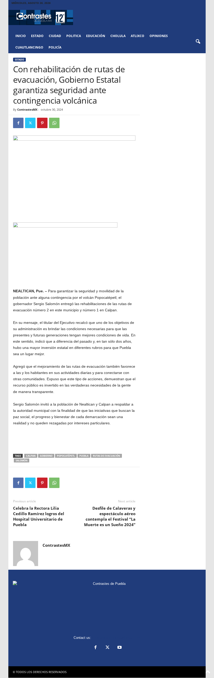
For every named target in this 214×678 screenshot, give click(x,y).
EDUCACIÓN (95, 36)
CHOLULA (118, 36)
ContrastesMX (27, 109)
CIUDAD (55, 36)
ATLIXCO (137, 36)
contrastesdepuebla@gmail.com (116, 638)
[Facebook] (18, 123)
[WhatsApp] (54, 123)
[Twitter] (30, 123)
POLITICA (73, 36)
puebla (83, 455)
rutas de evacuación (106, 455)
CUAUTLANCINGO (29, 47)
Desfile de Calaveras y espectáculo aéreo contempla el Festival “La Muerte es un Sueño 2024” (109, 516)
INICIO (20, 36)
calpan (30, 455)
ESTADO (37, 36)
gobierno (46, 455)
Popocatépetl (66, 455)
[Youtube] (119, 648)
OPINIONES (159, 36)
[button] (198, 41)
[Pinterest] (42, 123)
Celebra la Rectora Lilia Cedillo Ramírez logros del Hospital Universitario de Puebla (38, 516)
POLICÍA (55, 47)
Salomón (21, 460)
